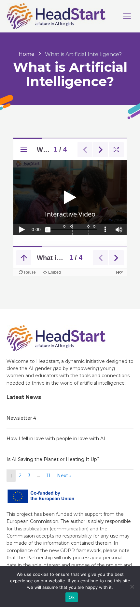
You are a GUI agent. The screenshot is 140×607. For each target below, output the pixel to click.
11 (48, 475)
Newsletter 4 (21, 418)
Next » (64, 475)
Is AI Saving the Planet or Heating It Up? (53, 459)
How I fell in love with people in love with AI (56, 438)
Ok (72, 597)
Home (27, 54)
